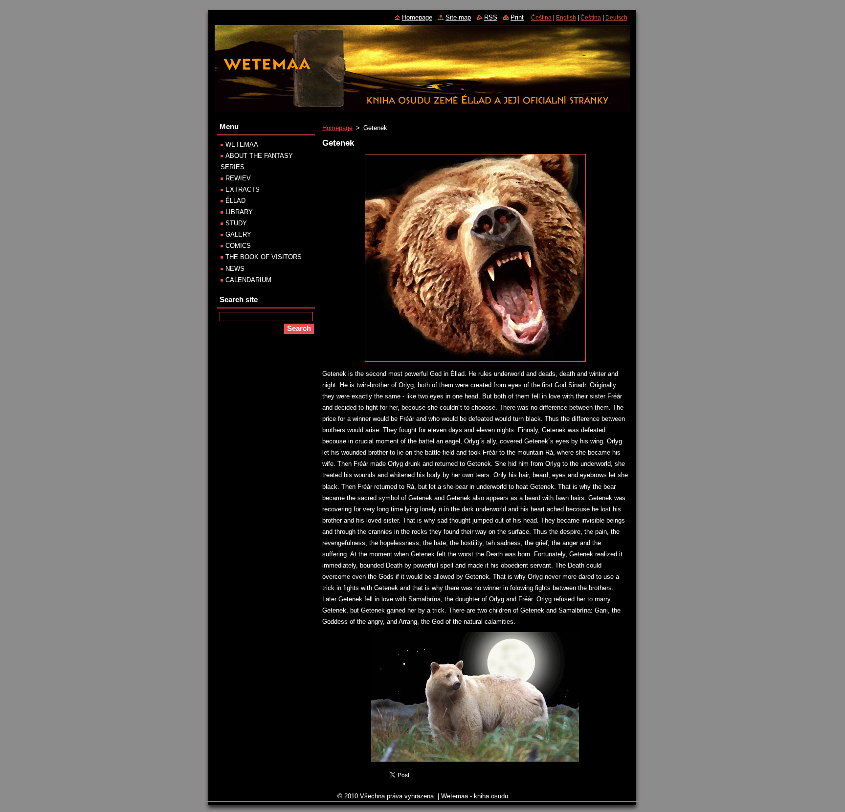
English (566, 18)
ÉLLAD (235, 200)
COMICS (238, 245)
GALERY (238, 234)
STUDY (236, 223)
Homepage (337, 128)
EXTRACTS (242, 189)
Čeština (541, 18)
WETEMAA (241, 144)
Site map (458, 17)
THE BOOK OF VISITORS (263, 257)
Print (517, 17)
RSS (490, 17)
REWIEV (238, 178)
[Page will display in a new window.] (475, 362)
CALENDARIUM (248, 280)
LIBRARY (239, 212)
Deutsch (616, 18)
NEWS (235, 268)
